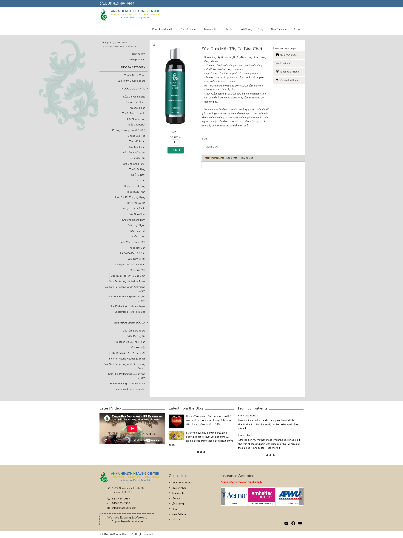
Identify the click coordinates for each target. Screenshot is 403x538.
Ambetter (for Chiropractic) (261, 504)
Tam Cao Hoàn (137, 147)
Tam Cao (140, 180)
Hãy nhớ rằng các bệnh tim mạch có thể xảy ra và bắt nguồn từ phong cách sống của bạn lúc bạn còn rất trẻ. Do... (208, 420)
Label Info (231, 158)
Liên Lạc (296, 29)
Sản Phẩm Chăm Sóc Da (131, 81)
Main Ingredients (214, 158)
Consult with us (289, 80)
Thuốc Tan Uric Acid (133, 113)
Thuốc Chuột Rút (135, 125)
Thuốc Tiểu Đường (134, 186)
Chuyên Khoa (188, 29)
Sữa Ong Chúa (137, 214)
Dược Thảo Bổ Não (134, 208)
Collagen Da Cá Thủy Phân (130, 264)
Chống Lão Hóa (136, 136)
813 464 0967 (288, 55)
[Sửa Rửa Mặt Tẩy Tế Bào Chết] (175, 86)
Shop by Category (132, 67)
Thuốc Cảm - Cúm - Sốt (131, 242)
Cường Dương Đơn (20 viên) (128, 130)
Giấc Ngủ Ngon (136, 225)
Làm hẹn (229, 29)
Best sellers (138, 54)
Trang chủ (107, 43)
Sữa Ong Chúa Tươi (133, 164)
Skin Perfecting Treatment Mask (127, 306)
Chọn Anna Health (162, 29)
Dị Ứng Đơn (138, 175)
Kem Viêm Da (137, 158)
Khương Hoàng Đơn (133, 220)
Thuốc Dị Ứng (137, 169)
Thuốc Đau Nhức (135, 102)
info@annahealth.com (124, 508)
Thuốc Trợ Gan (136, 248)
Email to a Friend (289, 72)
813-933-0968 (121, 503)
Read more (272, 448)
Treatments (210, 29)
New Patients (278, 29)
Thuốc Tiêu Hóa (136, 231)
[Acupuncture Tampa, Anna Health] (103, 15)
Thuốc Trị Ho (138, 236)
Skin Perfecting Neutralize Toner (127, 281)
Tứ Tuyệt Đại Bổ (136, 203)
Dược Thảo (121, 43)
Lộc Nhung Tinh (136, 119)
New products (137, 60)
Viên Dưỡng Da (136, 259)
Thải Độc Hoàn (136, 108)
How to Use (246, 158)
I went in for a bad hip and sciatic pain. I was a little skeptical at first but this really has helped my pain (266, 420)
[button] (223, 496)
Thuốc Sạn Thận (136, 192)
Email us (285, 63)
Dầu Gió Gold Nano (134, 97)
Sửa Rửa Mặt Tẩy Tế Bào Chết (128, 276)
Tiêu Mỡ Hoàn (137, 141)
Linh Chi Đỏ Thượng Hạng (130, 197)
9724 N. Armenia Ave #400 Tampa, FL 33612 (128, 490)
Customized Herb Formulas (129, 312)
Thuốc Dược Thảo (134, 75)
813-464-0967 (124, 3)
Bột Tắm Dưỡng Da (134, 152)
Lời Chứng (246, 29)
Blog (261, 29)
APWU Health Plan (289, 504)
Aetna (234, 504)
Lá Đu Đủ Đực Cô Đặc (132, 253)
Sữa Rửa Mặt (137, 270)
